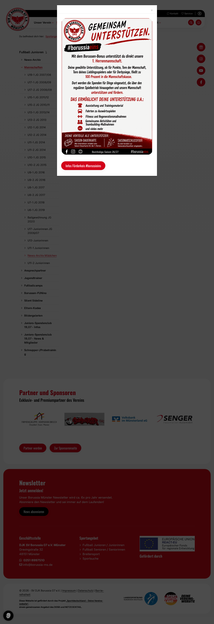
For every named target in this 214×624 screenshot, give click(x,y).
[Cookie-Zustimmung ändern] (8, 616)
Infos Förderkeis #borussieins (83, 165)
